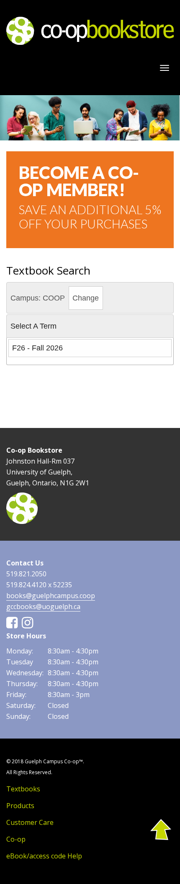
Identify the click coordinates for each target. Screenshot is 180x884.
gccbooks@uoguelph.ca (43, 606)
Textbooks (23, 788)
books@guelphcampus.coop (50, 595)
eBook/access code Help (44, 856)
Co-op (16, 839)
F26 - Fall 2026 (37, 348)
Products (20, 805)
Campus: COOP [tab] (54, 298)
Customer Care (30, 822)
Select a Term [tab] (33, 326)
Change (85, 298)
